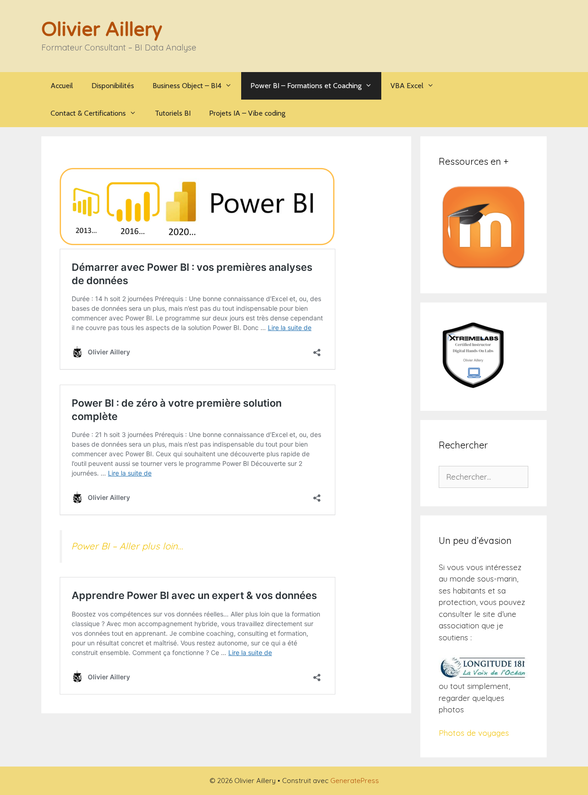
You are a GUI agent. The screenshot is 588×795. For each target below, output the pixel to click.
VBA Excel (407, 85)
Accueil (62, 85)
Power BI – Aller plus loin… (127, 546)
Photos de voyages (474, 733)
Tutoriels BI (173, 113)
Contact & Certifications (88, 113)
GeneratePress (354, 780)
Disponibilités (112, 85)
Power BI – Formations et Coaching (306, 85)
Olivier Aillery (101, 29)
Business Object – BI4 (187, 85)
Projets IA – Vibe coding (247, 113)
